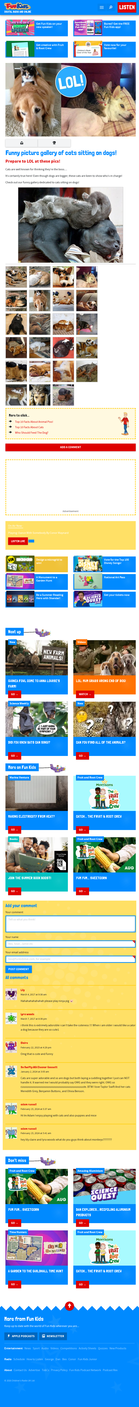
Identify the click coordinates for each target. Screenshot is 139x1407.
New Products (117, 1348)
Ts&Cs (45, 1370)
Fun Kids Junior (87, 1359)
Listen (127, 7)
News (27, 1348)
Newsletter (55, 1336)
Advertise (34, 1370)
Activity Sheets (87, 1348)
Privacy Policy (59, 1370)
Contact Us (20, 1370)
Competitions (68, 1348)
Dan (58, 1359)
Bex (64, 1359)
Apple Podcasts (23, 1336)
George (49, 1359)
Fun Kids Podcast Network (85, 1370)
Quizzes (103, 1348)
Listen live (18, 541)
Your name (11, 937)
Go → (14, 694)
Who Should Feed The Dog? (31, 433)
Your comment (14, 912)
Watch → (85, 694)
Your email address (17, 952)
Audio (45, 1348)
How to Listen (35, 1359)
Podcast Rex (110, 1370)
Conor (72, 1359)
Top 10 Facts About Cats (29, 427)
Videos (54, 1348)
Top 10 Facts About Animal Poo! (34, 422)
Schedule (19, 1359)
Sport (36, 1348)
